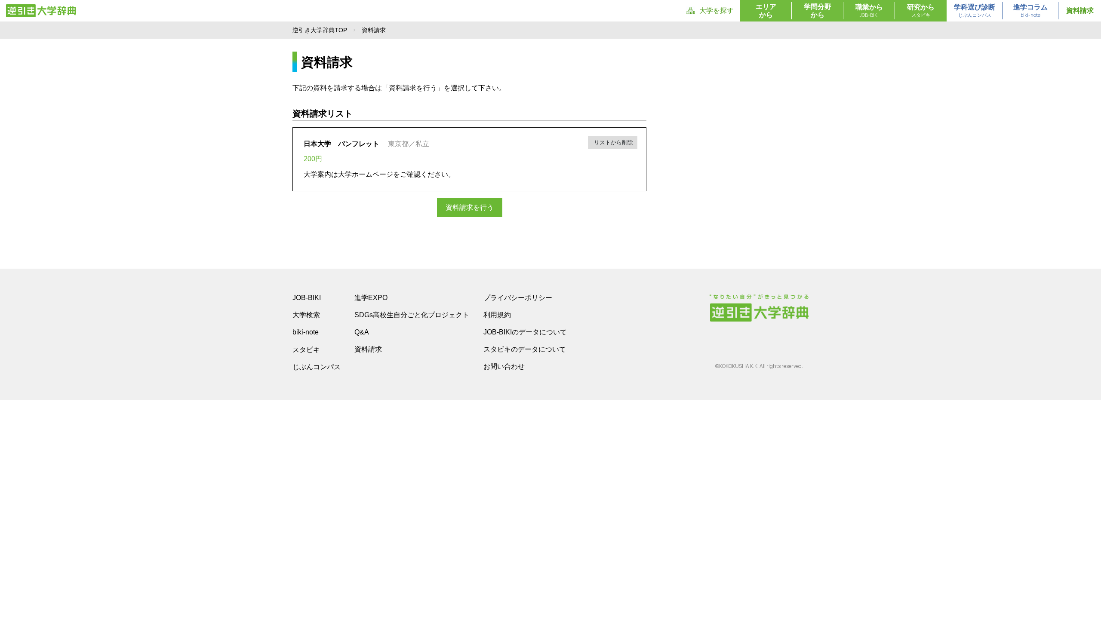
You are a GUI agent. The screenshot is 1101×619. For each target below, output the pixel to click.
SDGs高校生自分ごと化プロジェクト (411, 315)
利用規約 (497, 315)
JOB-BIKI (306, 297)
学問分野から (817, 10)
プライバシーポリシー (517, 297)
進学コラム (1030, 10)
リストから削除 (612, 142)
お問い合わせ (504, 366)
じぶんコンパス (316, 366)
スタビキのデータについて (524, 349)
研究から (921, 10)
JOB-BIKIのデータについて (525, 332)
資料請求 (1080, 10)
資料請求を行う (470, 207)
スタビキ (306, 349)
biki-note (305, 332)
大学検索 (306, 315)
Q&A (361, 332)
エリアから (766, 10)
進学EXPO (371, 297)
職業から (869, 10)
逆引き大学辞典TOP (319, 30)
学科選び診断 (974, 10)
